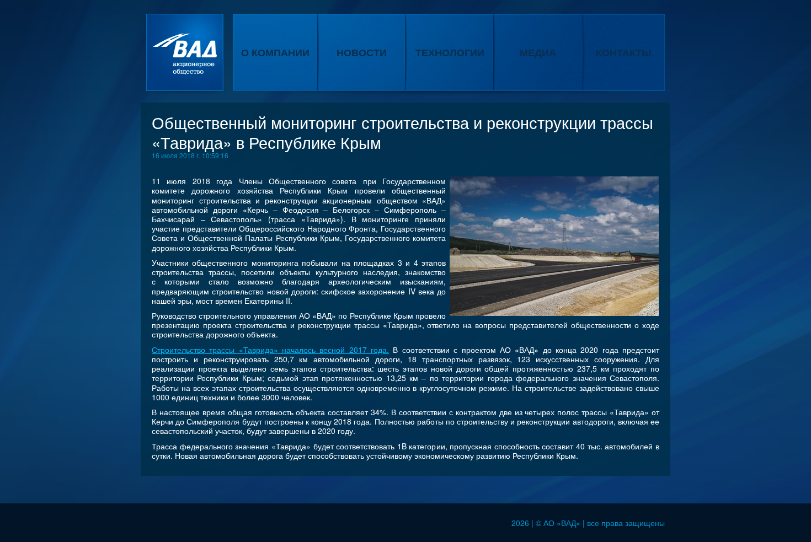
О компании (275, 52)
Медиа (538, 52)
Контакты (624, 52)
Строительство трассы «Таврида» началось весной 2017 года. (270, 349)
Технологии (449, 52)
